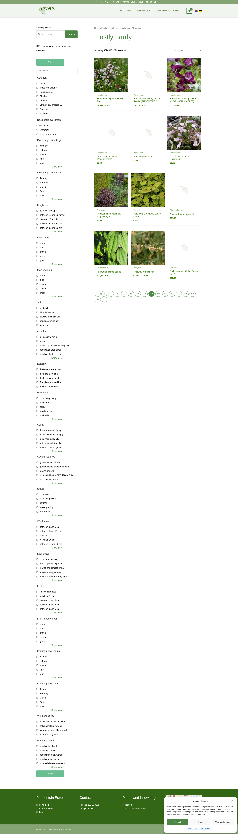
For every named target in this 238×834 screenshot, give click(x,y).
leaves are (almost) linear (52, 568)
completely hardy (48, 398)
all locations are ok (49, 337)
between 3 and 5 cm (49, 527)
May (42, 163)
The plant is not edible (50, 382)
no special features (49, 479)
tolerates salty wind (49, 734)
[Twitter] (155, 2)
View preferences (223, 822)
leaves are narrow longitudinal (54, 576)
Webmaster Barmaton (64, 829)
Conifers (44, 100)
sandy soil (45, 325)
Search (71, 34)
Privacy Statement (205, 829)
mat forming (45, 511)
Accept (178, 822)
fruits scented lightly (49, 439)
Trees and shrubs (48, 88)
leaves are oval (47, 471)
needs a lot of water (49, 746)
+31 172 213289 (122, 2)
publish (43, 535)
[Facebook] (146, 2)
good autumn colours (50, 462)
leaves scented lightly (50, 447)
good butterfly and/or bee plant (54, 467)
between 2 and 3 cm (49, 605)
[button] (232, 801)
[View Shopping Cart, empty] (189, 11)
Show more (57, 167)
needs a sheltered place (51, 354)
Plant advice (162, 11)
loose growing (46, 507)
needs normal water (49, 759)
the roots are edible (49, 386)
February (44, 150)
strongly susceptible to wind (53, 730)
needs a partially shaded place (55, 345)
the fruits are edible (49, 374)
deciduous (44, 125)
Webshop (127, 805)
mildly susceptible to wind (52, 721)
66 (192, 294)
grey (42, 260)
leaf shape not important (51, 563)
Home (121, 11)
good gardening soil (49, 321)
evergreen (44, 130)
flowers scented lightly (50, 430)
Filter (50, 62)
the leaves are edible (50, 378)
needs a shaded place (50, 350)
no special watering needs (52, 763)
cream (43, 288)
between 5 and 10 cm (50, 531)
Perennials (45, 92)
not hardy (44, 415)
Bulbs (42, 83)
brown (43, 252)
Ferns (42, 109)
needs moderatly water (51, 755)
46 (131, 294)
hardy (42, 407)
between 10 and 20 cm (51, 219)
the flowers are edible (50, 369)
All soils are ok (47, 312)
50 (158, 294)
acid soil (44, 308)
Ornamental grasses (49, 105)
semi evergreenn (47, 134)
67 (98, 299)
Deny (200, 822)
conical (43, 503)
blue (42, 247)
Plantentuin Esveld (103, 2)
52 (172, 294)
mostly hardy (46, 411)
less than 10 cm (47, 540)
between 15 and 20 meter (52, 215)
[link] (196, 11)
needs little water (48, 750)
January (44, 146)
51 (165, 294)
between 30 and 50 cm (51, 228)
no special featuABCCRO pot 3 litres (57, 475)
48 (144, 294)
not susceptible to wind (51, 726)
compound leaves (48, 559)
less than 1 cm (47, 596)
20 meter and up (48, 211)
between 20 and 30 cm (51, 223)
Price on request (48, 592)
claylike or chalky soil (50, 317)
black (42, 243)
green (42, 256)
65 (185, 294)
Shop (129, 11)
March (43, 154)
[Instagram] (151, 2)
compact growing (48, 499)
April (42, 159)
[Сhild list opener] (47, 83)
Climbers (44, 96)
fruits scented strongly (50, 443)
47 (137, 294)
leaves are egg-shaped (51, 572)
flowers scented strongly (51, 434)
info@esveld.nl (137, 2)
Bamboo (44, 113)
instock (43, 341)
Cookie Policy (192, 829)
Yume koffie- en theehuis (134, 808)
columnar (44, 494)
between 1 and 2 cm (49, 600)
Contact (176, 11)
